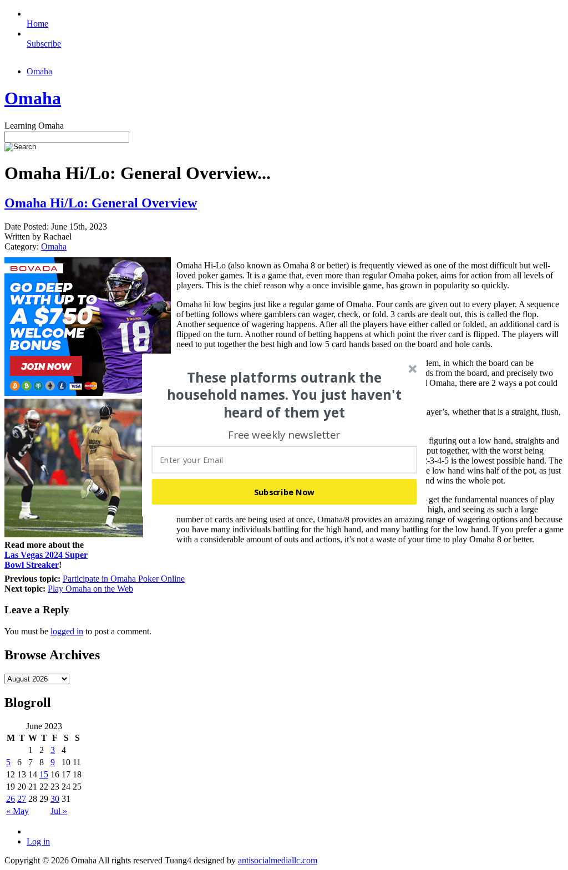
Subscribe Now (284, 491)
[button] (284, 395)
